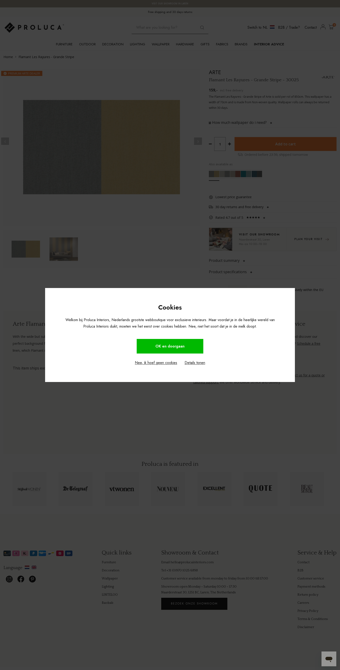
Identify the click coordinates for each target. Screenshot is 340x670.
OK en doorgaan (170, 346)
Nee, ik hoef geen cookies (156, 362)
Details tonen (195, 362)
